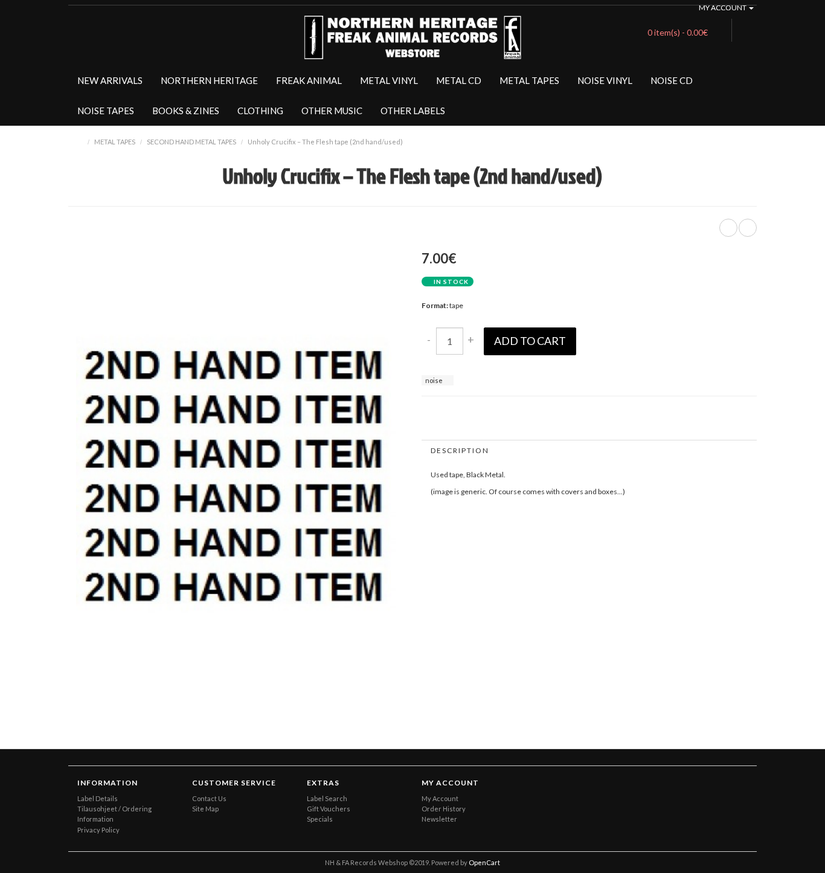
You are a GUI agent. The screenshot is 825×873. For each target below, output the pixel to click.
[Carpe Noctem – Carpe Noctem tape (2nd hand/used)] (748, 228)
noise (434, 380)
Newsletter (439, 819)
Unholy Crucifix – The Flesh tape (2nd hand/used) (325, 142)
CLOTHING (260, 110)
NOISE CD (671, 80)
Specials (320, 819)
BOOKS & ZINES (185, 110)
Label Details (97, 798)
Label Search (327, 798)
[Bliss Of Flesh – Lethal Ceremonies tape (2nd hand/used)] (728, 228)
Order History (444, 809)
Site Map (205, 809)
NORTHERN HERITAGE (209, 80)
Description (460, 450)
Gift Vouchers (328, 809)
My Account (440, 798)
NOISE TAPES (105, 110)
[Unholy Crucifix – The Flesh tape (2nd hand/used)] (379, 688)
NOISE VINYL (604, 80)
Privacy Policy (98, 830)
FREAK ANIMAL (309, 80)
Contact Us (209, 798)
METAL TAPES (529, 80)
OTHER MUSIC (331, 110)
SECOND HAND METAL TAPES (191, 142)
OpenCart (484, 862)
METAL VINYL (389, 80)
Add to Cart (530, 340)
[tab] (589, 450)
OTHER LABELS (412, 110)
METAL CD (458, 80)
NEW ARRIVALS (110, 80)
